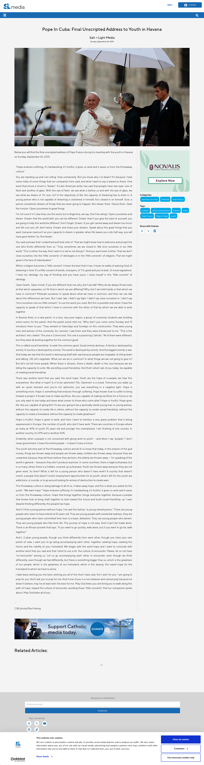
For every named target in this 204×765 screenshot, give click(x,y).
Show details (42, 756)
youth (173, 216)
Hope (185, 210)
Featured (165, 199)
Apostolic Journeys (150, 199)
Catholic (145, 210)
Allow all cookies (181, 739)
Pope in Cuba (162, 216)
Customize (179, 748)
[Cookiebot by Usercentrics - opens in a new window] (18, 760)
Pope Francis (178, 199)
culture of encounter (161, 210)
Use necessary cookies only (180, 757)
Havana (176, 210)
